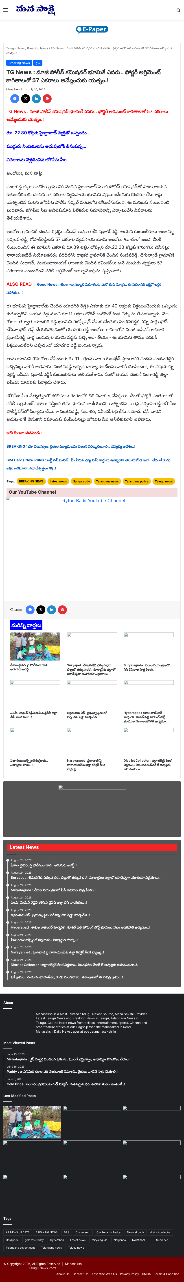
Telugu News (15, 48)
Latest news (58, 481)
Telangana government (20, 1247)
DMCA (146, 1274)
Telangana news (107, 481)
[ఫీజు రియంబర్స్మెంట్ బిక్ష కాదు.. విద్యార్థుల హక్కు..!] (35, 742)
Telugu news (164, 481)
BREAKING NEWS (31, 481)
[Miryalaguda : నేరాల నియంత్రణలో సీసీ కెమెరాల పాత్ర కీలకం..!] (149, 646)
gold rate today (34, 1240)
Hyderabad (57, 1240)
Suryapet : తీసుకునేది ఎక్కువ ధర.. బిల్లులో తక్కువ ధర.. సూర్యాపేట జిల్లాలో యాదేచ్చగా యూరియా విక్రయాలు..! (91, 669)
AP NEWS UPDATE (17, 1232)
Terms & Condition (167, 1274)
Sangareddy (81, 481)
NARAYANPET (141, 1240)
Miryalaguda (99, 1240)
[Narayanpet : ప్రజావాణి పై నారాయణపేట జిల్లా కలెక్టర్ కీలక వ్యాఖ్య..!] (92, 742)
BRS (66, 1232)
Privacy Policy (129, 1274)
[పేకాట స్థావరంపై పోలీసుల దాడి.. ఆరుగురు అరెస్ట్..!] (35, 646)
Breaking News (37, 48)
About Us (63, 1274)
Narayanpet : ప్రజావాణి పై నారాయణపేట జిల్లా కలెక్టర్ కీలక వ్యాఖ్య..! (86, 765)
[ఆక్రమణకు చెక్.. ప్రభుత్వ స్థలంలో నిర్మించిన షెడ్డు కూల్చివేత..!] (92, 694)
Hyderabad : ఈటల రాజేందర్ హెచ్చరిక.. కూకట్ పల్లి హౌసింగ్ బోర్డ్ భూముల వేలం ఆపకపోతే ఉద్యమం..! (146, 717)
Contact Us (80, 1274)
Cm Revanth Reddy (108, 1232)
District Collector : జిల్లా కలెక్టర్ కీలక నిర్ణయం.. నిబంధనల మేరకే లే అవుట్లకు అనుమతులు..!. (147, 765)
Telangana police (137, 481)
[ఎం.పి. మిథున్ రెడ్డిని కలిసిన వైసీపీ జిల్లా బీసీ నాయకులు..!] (35, 694)
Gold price (12, 1240)
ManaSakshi (14, 89)
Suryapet (162, 1240)
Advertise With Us (104, 1274)
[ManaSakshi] (36, 10)
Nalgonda (120, 1240)
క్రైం (38, 63)
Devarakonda (135, 1232)
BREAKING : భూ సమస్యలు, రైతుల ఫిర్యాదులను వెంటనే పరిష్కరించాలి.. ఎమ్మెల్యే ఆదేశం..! (71, 446)
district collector (160, 1232)
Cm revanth (83, 1232)
